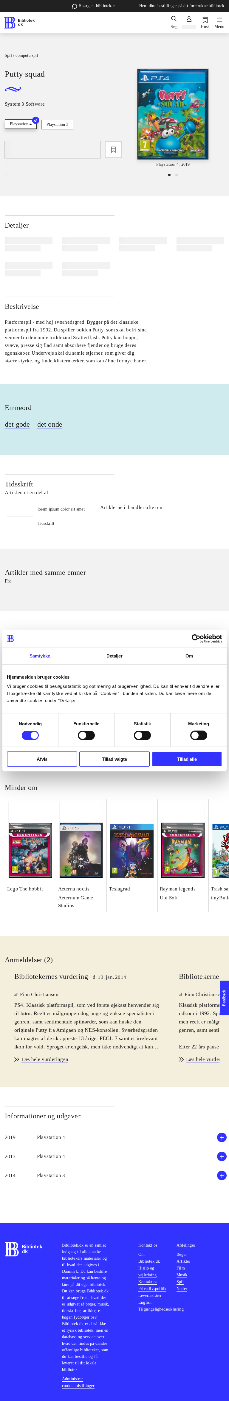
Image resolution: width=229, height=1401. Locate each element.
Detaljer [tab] (114, 655)
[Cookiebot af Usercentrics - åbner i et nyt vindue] (196, 638)
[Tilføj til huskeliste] (113, 149)
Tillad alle (187, 759)
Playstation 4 (21, 124)
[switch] (86, 735)
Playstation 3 (57, 124)
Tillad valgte (114, 759)
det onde (50, 424)
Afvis (42, 759)
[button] (114, 1137)
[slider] (173, 118)
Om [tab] (189, 655)
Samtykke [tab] (40, 655)
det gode (17, 424)
